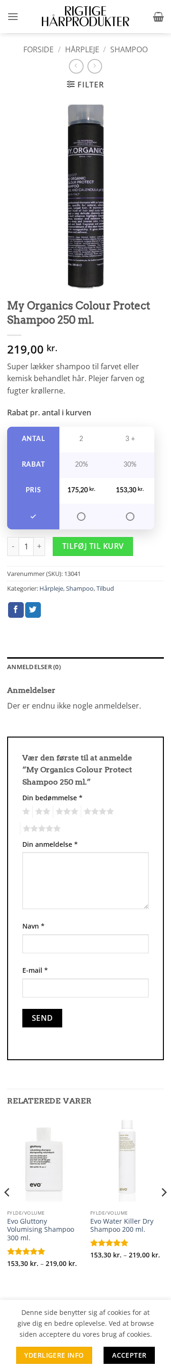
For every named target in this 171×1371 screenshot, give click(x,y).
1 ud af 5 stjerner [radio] (25, 811)
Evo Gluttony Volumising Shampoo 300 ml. (40, 1229)
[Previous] (7, 1211)
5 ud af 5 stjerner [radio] (40, 829)
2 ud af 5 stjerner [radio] (41, 811)
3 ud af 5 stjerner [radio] (65, 811)
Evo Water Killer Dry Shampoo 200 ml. (121, 1225)
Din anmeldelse (50, 844)
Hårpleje (82, 49)
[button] (13, 16)
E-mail (35, 970)
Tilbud (105, 588)
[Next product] (76, 66)
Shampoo (129, 49)
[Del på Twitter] (33, 610)
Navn (33, 925)
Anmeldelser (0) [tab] (34, 666)
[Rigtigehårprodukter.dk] (85, 16)
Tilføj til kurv (93, 546)
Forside (38, 49)
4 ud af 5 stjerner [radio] (97, 811)
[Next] (163, 1211)
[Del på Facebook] (16, 610)
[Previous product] (94, 66)
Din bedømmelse (52, 797)
